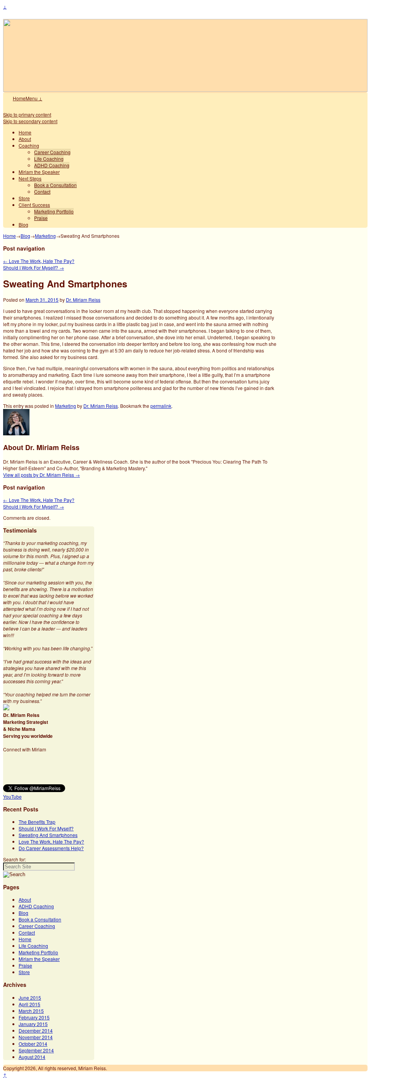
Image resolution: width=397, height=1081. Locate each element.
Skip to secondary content (30, 121)
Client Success (34, 204)
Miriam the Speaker (39, 171)
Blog (23, 224)
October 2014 (33, 1043)
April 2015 (29, 1004)
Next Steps (30, 178)
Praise (41, 218)
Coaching (29, 145)
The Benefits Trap (37, 821)
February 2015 (34, 1017)
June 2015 (30, 997)
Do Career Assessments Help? (51, 848)
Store (24, 198)
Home (19, 98)
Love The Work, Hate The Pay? (38, 261)
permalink (160, 405)
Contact (42, 191)
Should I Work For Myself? (33, 267)
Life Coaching (49, 158)
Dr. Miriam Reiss (83, 299)
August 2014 (32, 1057)
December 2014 (36, 1030)
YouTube (12, 796)
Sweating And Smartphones (48, 835)
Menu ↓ (34, 98)
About (25, 139)
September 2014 (36, 1050)
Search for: (14, 859)
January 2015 (33, 1024)
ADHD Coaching (51, 165)
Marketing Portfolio (54, 211)
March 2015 (31, 1010)
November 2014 (36, 1037)
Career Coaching (52, 152)
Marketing (45, 235)
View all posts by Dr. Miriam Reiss (41, 474)
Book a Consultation (55, 185)
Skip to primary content (27, 114)
